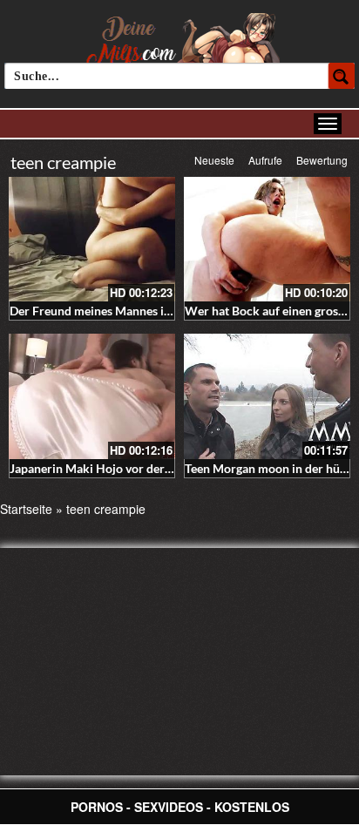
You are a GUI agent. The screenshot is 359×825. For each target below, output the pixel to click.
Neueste (214, 159)
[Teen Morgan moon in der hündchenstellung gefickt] (267, 396)
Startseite (26, 508)
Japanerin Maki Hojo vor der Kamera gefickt (129, 468)
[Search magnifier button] (342, 76)
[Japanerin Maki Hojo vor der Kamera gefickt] (92, 396)
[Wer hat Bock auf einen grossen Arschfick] (267, 239)
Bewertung (322, 159)
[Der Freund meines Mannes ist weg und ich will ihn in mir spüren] (92, 239)
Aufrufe (265, 159)
